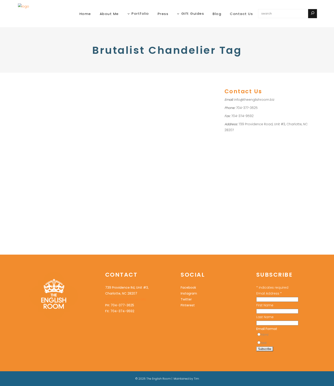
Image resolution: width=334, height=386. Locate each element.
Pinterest (188, 305)
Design (43, 144)
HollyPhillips (32, 127)
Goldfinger (27, 150)
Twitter (186, 299)
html (264, 334)
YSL (134, 196)
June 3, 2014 (27, 84)
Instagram (189, 293)
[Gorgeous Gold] (116, 110)
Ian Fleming (45, 150)
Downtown (58, 144)
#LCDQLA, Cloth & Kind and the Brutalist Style (45, 100)
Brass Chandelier (54, 132)
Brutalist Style (59, 138)
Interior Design (30, 115)
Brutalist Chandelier (33, 138)
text (264, 343)
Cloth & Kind (28, 144)
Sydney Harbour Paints (48, 180)
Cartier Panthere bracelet (107, 190)
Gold (91, 167)
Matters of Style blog (115, 196)
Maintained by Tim (186, 379)
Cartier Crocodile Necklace (108, 184)
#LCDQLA (26, 132)
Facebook (188, 287)
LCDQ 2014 (27, 168)
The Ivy (46, 186)
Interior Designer (54, 115)
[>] (312, 13)
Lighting (24, 120)
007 (37, 132)
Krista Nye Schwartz (45, 156)
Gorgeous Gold (110, 158)
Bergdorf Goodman (102, 172)
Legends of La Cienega (53, 168)
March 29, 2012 (98, 148)
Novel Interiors (30, 174)
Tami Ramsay (29, 186)
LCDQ (61, 162)
